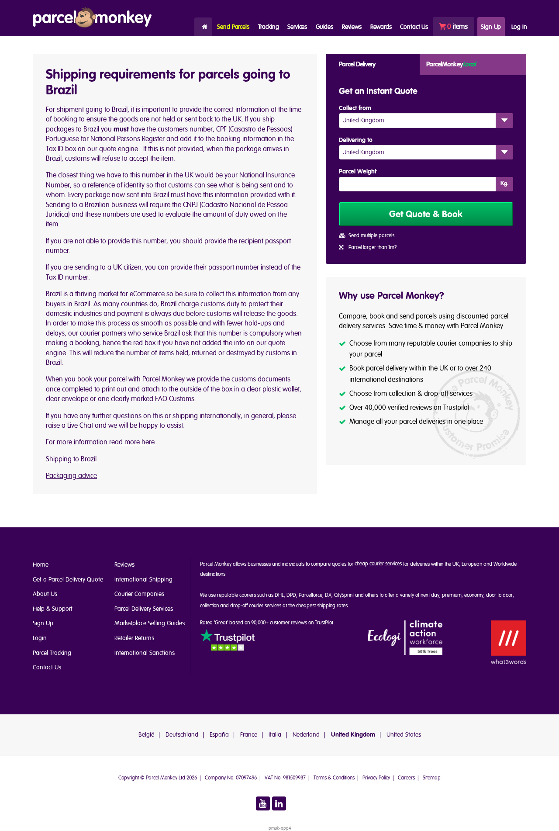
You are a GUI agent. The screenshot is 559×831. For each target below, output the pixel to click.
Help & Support (52, 609)
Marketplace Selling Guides (149, 623)
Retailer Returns (134, 638)
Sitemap (432, 778)
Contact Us (47, 667)
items (457, 26)
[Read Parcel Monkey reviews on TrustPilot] (227, 641)
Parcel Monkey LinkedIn (279, 803)
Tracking (268, 27)
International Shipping (143, 579)
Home (203, 26)
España (219, 734)
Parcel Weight (357, 172)
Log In (519, 27)
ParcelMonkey (450, 64)
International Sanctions (144, 653)
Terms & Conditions (334, 778)
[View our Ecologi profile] (405, 638)
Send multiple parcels (371, 235)
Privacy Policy (376, 778)
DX (328, 595)
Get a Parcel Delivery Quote (68, 579)
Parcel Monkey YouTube (263, 803)
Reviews (352, 27)
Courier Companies (139, 594)
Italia (275, 734)
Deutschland (182, 734)
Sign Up (491, 27)
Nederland (306, 734)
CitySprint (344, 595)
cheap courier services (378, 564)
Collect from (355, 108)
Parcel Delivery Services (143, 609)
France (248, 734)
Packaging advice (71, 475)
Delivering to (356, 140)
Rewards (381, 27)
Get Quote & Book (425, 214)
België (146, 734)
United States (403, 734)
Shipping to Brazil (71, 459)
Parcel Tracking (52, 653)
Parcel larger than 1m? (373, 247)
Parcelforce (310, 595)
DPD (291, 595)
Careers (406, 778)
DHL (279, 595)
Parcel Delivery (357, 64)
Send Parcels (233, 27)
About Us (45, 594)
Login (40, 638)
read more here (132, 442)
